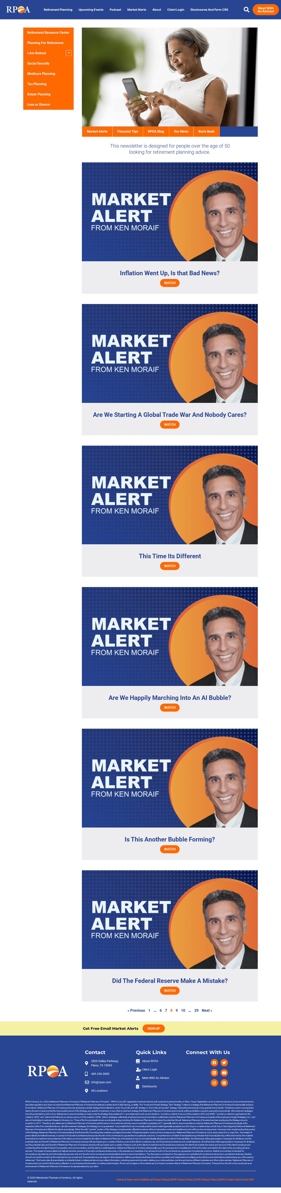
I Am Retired (36, 53)
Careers (120, 1179)
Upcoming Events (91, 9)
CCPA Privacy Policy (205, 1179)
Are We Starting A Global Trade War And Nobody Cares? (170, 414)
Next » (207, 1010)
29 (196, 1010)
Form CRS (248, 1179)
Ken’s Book (207, 131)
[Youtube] (224, 1072)
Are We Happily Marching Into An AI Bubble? (170, 697)
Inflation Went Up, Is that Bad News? (170, 273)
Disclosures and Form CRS (209, 9)
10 (183, 1010)
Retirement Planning (58, 9)
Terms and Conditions (139, 1179)
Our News (181, 131)
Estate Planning (38, 94)
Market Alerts (136, 9)
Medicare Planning (41, 74)
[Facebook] (214, 1062)
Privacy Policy (160, 1179)
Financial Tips (127, 131)
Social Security (38, 63)
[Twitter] (224, 1062)
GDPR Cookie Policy (229, 1179)
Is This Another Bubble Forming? (170, 839)
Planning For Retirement (45, 43)
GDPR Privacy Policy (181, 1179)
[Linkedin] (214, 1072)
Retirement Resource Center (48, 33)
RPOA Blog (156, 131)
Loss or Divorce (38, 104)
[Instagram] (214, 1083)
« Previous (136, 1010)
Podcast (115, 9)
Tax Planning (36, 84)
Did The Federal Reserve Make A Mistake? (170, 980)
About (156, 9)
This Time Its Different (170, 556)
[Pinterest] (224, 1083)
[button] (247, 10)
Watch (169, 283)
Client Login (175, 9)
